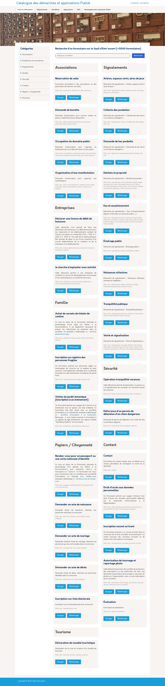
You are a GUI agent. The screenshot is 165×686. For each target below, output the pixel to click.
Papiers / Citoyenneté (31, 92)
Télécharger (74, 97)
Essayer (60, 97)
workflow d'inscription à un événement (78, 415)
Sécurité (25, 79)
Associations (27, 54)
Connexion (134, 3)
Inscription (144, 3)
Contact (25, 86)
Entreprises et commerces (33, 61)
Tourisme (26, 98)
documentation (61, 469)
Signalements (28, 67)
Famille (25, 73)
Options (71, 472)
